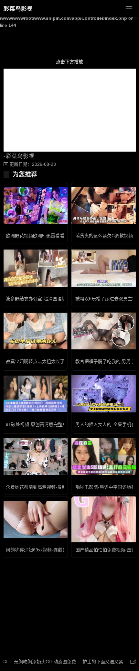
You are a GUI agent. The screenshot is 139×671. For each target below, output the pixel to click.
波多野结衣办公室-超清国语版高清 (40, 298)
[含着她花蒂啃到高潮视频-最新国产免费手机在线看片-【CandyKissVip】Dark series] (35, 456)
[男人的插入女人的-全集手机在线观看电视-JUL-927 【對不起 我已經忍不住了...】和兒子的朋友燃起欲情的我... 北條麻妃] (104, 393)
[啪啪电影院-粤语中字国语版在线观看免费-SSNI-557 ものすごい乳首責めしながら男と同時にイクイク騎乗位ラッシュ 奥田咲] (104, 456)
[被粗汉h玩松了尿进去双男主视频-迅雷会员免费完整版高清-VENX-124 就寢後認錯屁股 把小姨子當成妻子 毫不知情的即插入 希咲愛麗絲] (104, 268)
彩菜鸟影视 (18, 8)
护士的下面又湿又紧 (96, 661)
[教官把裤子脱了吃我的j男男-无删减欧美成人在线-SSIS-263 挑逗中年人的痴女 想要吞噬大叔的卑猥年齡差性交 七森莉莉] (104, 331)
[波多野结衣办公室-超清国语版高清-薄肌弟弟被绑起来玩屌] (35, 268)
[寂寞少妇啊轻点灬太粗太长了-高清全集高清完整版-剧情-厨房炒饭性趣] (35, 331)
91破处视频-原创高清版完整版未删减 (43, 424)
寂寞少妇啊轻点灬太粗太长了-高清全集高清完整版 (56, 361)
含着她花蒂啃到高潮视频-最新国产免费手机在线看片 (59, 487)
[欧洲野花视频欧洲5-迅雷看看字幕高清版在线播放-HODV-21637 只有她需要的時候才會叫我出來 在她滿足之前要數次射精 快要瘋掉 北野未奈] (35, 205)
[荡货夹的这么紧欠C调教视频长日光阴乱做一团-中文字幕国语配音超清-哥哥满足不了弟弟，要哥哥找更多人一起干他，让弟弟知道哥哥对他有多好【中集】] (104, 205)
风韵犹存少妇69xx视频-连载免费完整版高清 (50, 549)
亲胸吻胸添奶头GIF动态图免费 (38, 661)
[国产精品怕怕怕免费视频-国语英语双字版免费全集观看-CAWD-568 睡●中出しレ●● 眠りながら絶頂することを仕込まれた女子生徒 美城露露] (104, 519)
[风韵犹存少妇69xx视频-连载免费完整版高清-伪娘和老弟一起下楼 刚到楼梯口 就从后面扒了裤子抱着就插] (35, 519)
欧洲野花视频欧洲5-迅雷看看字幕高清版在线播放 (55, 235)
